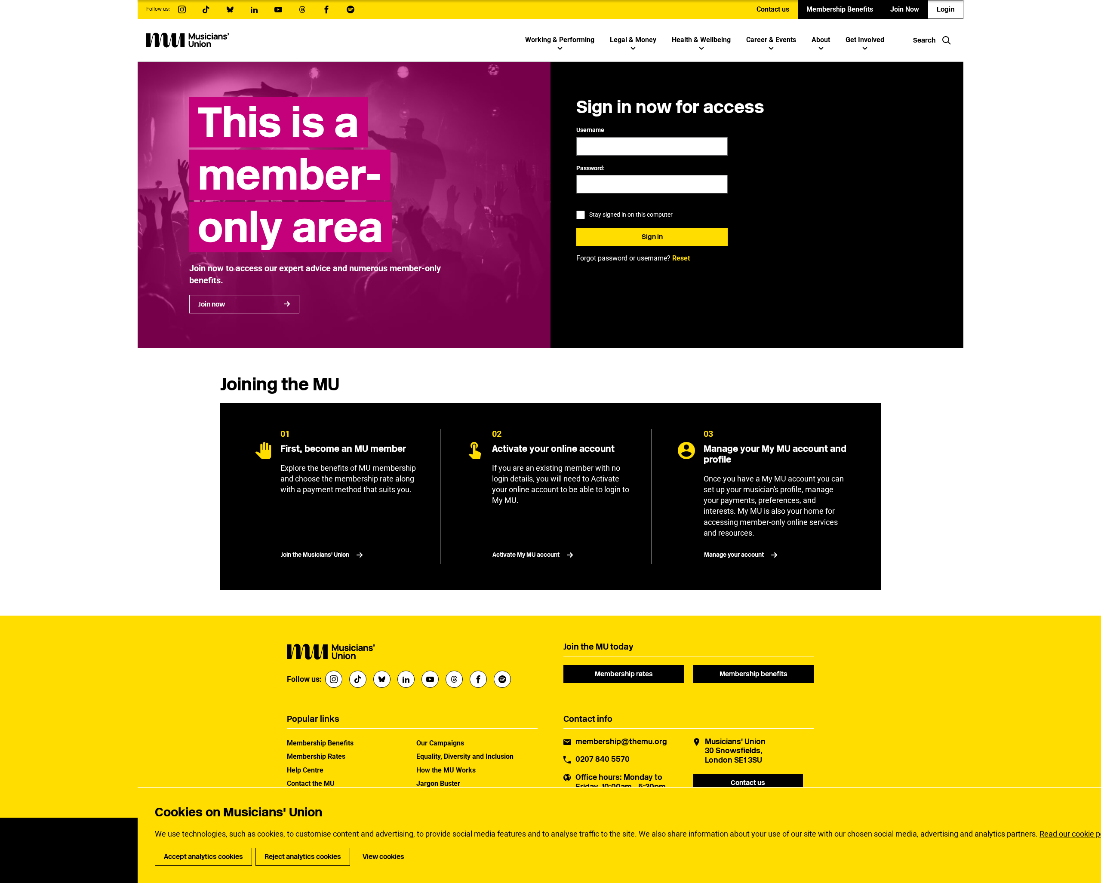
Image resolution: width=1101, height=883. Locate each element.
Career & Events (771, 40)
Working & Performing (559, 40)
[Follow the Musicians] (182, 9)
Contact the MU (311, 783)
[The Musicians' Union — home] (187, 40)
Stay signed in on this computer (631, 214)
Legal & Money (633, 40)
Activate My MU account (526, 554)
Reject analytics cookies (302, 856)
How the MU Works (446, 770)
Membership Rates (316, 756)
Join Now (904, 9)
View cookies (383, 856)
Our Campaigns (440, 743)
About (821, 40)
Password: (590, 168)
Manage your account (734, 554)
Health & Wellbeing (701, 40)
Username (590, 129)
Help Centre (305, 770)
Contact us (773, 9)
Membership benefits (753, 674)
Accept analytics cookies (203, 856)
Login (945, 9)
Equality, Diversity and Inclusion (465, 756)
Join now (211, 304)
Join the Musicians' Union (315, 554)
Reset (681, 258)
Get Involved (865, 40)
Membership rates (624, 674)
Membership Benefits (839, 9)
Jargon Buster (438, 783)
